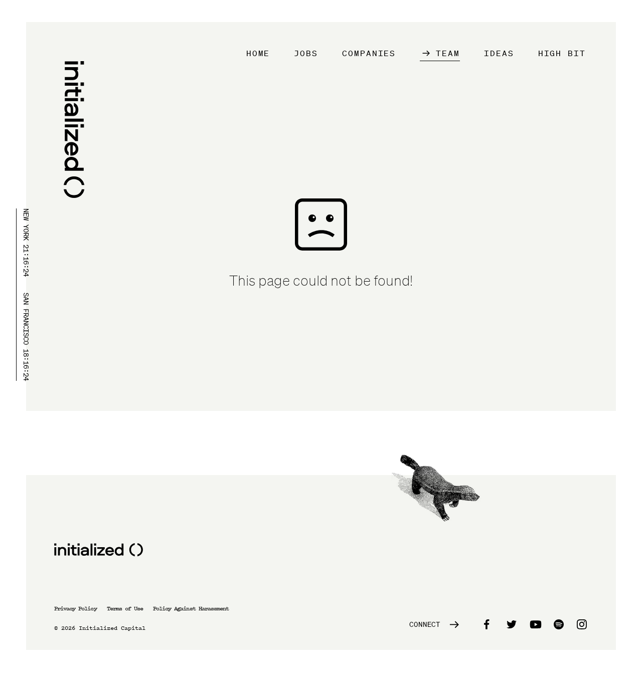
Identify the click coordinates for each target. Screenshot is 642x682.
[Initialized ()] (73, 131)
